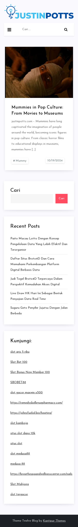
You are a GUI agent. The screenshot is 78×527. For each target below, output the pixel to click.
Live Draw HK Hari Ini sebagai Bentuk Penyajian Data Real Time (36, 296)
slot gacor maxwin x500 (26, 392)
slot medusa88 (20, 453)
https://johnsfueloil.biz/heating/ (31, 413)
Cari (15, 190)
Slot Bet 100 (18, 362)
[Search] (66, 29)
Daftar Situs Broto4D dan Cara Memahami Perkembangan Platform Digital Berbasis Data (34, 264)
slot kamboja (19, 423)
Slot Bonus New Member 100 (30, 372)
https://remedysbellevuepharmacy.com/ (36, 402)
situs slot (16, 443)
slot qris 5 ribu (19, 351)
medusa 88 (17, 463)
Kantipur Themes (54, 520)
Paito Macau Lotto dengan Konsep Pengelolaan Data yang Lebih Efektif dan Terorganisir (38, 244)
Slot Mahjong (19, 484)
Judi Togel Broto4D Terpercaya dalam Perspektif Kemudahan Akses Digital (36, 281)
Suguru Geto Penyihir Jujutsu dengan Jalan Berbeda (39, 310)
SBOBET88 (18, 382)
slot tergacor (19, 494)
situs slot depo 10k (22, 433)
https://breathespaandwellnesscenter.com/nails (41, 474)
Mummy (21, 160)
